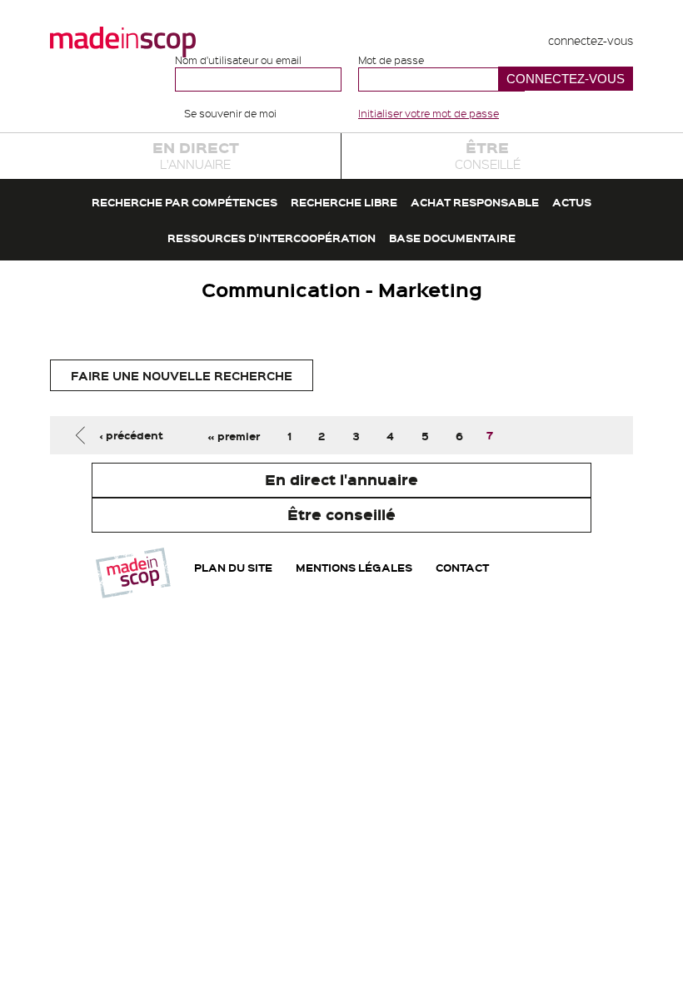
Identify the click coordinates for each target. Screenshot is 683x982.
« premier (233, 435)
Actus (571, 202)
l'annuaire (195, 154)
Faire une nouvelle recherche (181, 375)
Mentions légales (354, 567)
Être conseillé (341, 514)
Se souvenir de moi (230, 113)
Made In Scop (123, 41)
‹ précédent (131, 435)
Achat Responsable (475, 202)
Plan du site (233, 567)
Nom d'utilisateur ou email (238, 60)
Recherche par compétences (184, 202)
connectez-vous (590, 39)
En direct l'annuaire (341, 479)
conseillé (488, 154)
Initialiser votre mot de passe (428, 113)
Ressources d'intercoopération (271, 238)
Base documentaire (452, 238)
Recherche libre (344, 202)
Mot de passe (391, 60)
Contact (462, 567)
